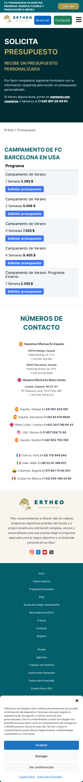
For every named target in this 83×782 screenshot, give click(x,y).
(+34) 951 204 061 (41, 358)
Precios (41, 620)
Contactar (62, 20)
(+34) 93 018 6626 (42, 373)
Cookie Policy (27, 776)
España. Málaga (44, 409)
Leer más (68, 6)
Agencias (41, 657)
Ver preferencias (41, 767)
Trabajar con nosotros (41, 664)
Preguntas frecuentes (41, 589)
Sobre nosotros (41, 581)
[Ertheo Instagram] (31, 552)
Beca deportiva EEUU (41, 612)
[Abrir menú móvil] (79, 19)
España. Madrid (44, 440)
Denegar (41, 756)
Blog (41, 596)
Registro (41, 636)
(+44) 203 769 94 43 (41, 394)
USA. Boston (44, 432)
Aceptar (42, 745)
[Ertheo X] (51, 552)
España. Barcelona (44, 417)
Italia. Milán (44, 463)
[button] (77, 701)
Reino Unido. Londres (44, 424)
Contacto (41, 628)
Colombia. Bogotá (44, 470)
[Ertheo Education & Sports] (18, 19)
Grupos (41, 649)
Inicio (41, 573)
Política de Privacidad (49, 776)
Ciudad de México (44, 478)
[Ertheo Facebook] (38, 552)
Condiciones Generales (41, 672)
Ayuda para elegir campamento (41, 604)
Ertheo (9, 130)
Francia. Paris (44, 455)
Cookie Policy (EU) (41, 688)
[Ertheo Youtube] (45, 552)
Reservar (43, 20)
